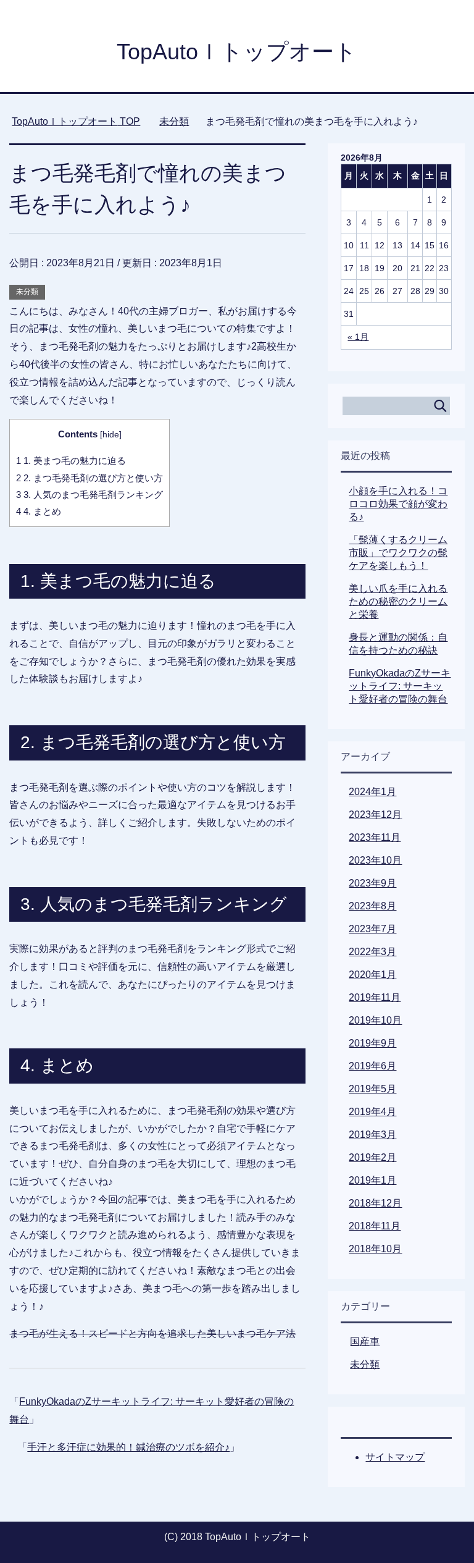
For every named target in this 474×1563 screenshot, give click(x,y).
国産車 (365, 1341)
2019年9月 (372, 1043)
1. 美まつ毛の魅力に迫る (71, 460)
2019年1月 (372, 1180)
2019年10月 (375, 1020)
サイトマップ (395, 1457)
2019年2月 (372, 1157)
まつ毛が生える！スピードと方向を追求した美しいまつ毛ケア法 (152, 1333)
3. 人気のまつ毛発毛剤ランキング (89, 494)
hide (110, 434)
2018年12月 (375, 1203)
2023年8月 (372, 906)
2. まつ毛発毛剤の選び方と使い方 (89, 478)
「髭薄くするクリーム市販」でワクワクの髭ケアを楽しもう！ (398, 552)
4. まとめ (38, 511)
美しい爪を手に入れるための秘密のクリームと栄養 (398, 601)
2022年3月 (372, 951)
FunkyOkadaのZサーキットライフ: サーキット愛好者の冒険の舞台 (400, 686)
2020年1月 (372, 974)
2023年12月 (375, 814)
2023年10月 (375, 860)
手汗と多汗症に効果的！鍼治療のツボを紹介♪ (128, 1447)
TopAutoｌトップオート (237, 51)
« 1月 (357, 337)
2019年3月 (372, 1134)
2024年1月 (372, 791)
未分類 (27, 291)
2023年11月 (375, 837)
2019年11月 (375, 997)
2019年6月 (372, 1066)
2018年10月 (375, 1249)
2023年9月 (372, 883)
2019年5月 (372, 1089)
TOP (76, 121)
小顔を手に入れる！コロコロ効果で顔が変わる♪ (398, 504)
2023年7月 (372, 929)
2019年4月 (372, 1111)
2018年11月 (375, 1226)
